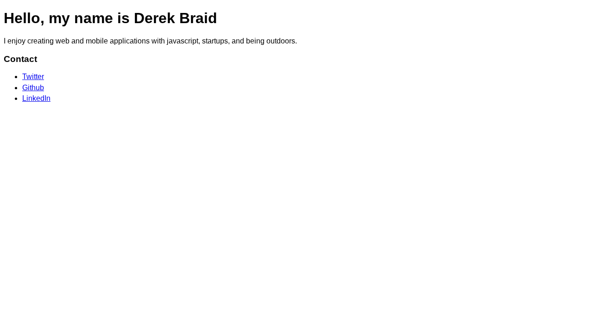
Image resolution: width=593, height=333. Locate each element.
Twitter (33, 76)
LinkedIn (36, 98)
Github (33, 88)
